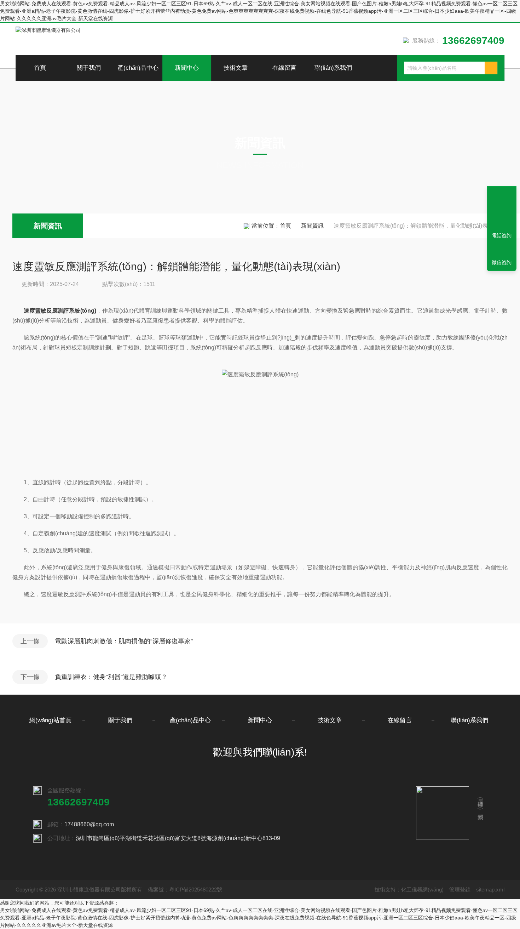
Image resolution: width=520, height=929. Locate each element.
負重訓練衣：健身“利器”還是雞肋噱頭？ (111, 676)
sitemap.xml (490, 890)
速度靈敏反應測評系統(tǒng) (60, 311)
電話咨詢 (502, 235)
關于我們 (89, 67)
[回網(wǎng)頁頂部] (501, 210)
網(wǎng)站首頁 (50, 720)
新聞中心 (187, 67)
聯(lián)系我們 (333, 67)
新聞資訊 (48, 226)
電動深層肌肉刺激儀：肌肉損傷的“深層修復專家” (124, 641)
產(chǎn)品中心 (137, 67)
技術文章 (236, 67)
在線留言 (284, 67)
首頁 (40, 67)
